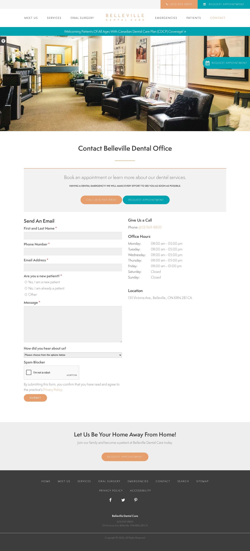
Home (46, 481)
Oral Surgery (82, 18)
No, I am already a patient (46, 288)
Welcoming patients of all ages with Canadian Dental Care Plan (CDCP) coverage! (123, 31)
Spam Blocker (34, 362)
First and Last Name (40, 228)
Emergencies (166, 18)
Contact (218, 18)
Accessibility (140, 490)
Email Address (36, 260)
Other (32, 294)
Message (32, 302)
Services (54, 18)
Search (183, 481)
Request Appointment (226, 4)
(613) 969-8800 (105, 200)
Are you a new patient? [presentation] (43, 276)
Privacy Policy (52, 389)
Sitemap (202, 481)
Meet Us (31, 18)
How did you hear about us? (45, 348)
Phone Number (37, 244)
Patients (193, 18)
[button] (226, 63)
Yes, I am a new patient (44, 282)
